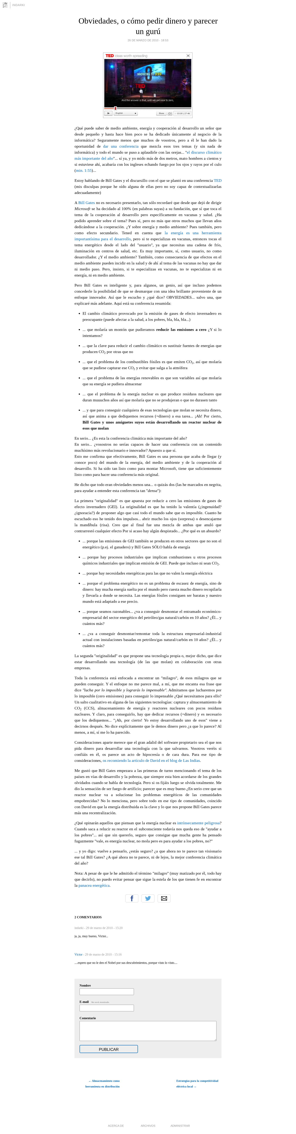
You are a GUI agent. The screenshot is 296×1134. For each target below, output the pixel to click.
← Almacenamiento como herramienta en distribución (102, 1083)
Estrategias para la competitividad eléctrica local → (197, 1083)
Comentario (88, 1018)
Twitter (148, 898)
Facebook (131, 898)
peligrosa (212, 823)
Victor (79, 954)
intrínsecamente (190, 823)
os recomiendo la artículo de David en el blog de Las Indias (151, 760)
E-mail (95, 1002)
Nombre (85, 985)
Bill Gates (86, 202)
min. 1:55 (84, 170)
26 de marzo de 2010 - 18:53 (148, 40)
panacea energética (94, 885)
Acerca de (116, 1125)
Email (164, 898)
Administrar (180, 1125)
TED (217, 180)
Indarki (18, 5)
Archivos (148, 1125)
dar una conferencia (120, 146)
